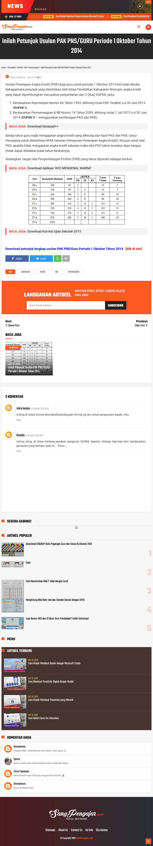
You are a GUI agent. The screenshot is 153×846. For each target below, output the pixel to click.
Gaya (28, 562)
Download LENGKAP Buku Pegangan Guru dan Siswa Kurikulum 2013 (59, 544)
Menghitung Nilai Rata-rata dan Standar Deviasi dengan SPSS (55, 600)
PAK (56, 272)
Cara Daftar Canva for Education (43, 718)
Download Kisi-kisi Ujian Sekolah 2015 (54, 231)
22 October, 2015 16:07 (34, 436)
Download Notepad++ (42, 126)
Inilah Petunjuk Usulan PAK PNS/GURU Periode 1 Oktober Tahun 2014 (29, 369)
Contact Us (76, 830)
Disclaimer (102, 830)
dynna (17, 759)
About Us (63, 830)
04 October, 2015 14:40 (40, 409)
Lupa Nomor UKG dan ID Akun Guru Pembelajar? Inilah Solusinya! (57, 618)
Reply (18, 420)
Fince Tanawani (21, 771)
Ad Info (89, 830)
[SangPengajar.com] (76, 822)
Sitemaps (50, 830)
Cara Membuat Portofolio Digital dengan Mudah (51, 681)
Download (25, 272)
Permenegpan (73, 272)
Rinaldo (20, 435)
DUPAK (42, 272)
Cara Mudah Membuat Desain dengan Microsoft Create (75, 16)
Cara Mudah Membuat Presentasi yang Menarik (50, 700)
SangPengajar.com (84, 838)
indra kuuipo (23, 408)
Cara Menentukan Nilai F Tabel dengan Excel (47, 581)
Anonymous (20, 746)
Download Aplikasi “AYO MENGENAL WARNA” (59, 168)
